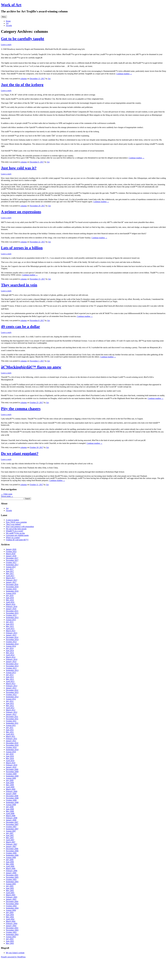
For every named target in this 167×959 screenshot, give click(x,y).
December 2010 (12, 743)
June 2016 (10, 598)
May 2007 (10, 838)
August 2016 (11, 593)
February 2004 (11, 923)
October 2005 (11, 879)
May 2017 (10, 573)
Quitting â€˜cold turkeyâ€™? (17, 540)
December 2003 (12, 928)
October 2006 (11, 853)
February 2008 (11, 818)
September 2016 (12, 591)
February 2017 (11, 580)
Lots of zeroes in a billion (22, 248)
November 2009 (12, 772)
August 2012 (11, 699)
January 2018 (11, 556)
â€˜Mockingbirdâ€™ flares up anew (31, 367)
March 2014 (10, 657)
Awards (9, 25)
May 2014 (10, 653)
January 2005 (11, 899)
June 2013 (10, 677)
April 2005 (10, 893)
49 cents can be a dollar (20, 326)
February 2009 (11, 791)
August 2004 (11, 910)
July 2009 (9, 780)
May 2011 (10, 732)
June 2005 (10, 888)
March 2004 (10, 921)
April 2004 (10, 919)
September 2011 (12, 723)
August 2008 (11, 805)
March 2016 (10, 604)
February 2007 (11, 844)
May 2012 (10, 706)
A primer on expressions (21, 211)
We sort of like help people (16, 529)
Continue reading (124, 74)
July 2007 (9, 833)
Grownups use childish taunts (17, 535)
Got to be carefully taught (22, 38)
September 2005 (12, 882)
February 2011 (11, 739)
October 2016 (11, 589)
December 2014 (12, 637)
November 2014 (12, 639)
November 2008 (12, 798)
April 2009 (10, 787)
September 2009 (12, 776)
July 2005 (9, 886)
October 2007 (11, 827)
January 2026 (11, 549)
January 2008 (11, 820)
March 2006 (10, 868)
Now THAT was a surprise (16, 522)
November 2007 (12, 824)
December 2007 (12, 822)
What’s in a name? (13, 537)
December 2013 (12, 664)
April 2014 (10, 655)
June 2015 (10, 624)
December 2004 (12, 901)
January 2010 (11, 767)
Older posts (6, 494)
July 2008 (9, 807)
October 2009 (11, 774)
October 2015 (11, 615)
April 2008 (10, 813)
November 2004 (12, 904)
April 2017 (10, 576)
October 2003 (11, 932)
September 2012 (12, 697)
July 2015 (9, 622)
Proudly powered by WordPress (13, 957)
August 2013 (11, 672)
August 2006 (11, 857)
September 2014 (12, 644)
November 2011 (12, 719)
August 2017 (11, 567)
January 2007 (11, 846)
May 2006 (10, 864)
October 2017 (11, 562)
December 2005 (12, 875)
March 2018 (10, 554)
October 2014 (11, 642)
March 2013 (10, 684)
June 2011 (10, 730)
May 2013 (10, 679)
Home (8, 21)
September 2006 (12, 855)
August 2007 (11, 831)
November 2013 (12, 666)
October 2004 (11, 906)
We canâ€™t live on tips (15, 533)
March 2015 (10, 631)
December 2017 (12, 558)
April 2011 (10, 734)
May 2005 (10, 890)
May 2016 (10, 600)
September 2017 (12, 565)
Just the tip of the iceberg (22, 84)
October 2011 (11, 721)
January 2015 (11, 635)
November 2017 (12, 560)
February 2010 (11, 765)
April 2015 (10, 628)
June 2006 (10, 862)
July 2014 (9, 648)
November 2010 (12, 745)
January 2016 (11, 609)
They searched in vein (19, 285)
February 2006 (11, 871)
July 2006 (9, 860)
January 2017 (11, 582)
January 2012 (11, 714)
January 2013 (11, 688)
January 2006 (11, 873)
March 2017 (10, 578)
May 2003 (10, 943)
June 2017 (10, 571)
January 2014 (11, 661)
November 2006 (12, 851)
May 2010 (10, 758)
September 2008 (12, 802)
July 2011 (9, 728)
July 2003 (9, 939)
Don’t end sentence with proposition (20, 526)
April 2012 (10, 708)
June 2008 (10, 809)
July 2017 (9, 569)
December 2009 (12, 769)
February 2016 (11, 606)
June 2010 (10, 756)
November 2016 (12, 587)
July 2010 (9, 754)
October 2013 (11, 668)
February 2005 (11, 897)
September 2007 (12, 829)
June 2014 (10, 650)
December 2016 (12, 584)
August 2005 (11, 884)
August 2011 (11, 725)
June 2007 (10, 835)
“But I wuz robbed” (13, 524)
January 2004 (11, 926)
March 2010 (10, 763)
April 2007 (10, 840)
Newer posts (7, 496)
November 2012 (12, 692)
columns (23, 79)
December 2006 (12, 849)
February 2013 (11, 686)
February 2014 (11, 659)
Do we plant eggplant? (19, 453)
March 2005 (10, 895)
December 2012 (12, 690)
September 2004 (12, 908)
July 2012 (9, 701)
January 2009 (11, 794)
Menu (4, 17)
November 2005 (12, 877)
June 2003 (10, 941)
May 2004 (10, 917)
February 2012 (11, 712)
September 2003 (12, 934)
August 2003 (11, 937)
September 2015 (12, 617)
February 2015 (11, 633)
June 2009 (10, 783)
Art (7, 23)
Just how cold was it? (18, 168)
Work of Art (11, 5)
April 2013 (10, 681)
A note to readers (12, 520)
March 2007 (10, 842)
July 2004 (9, 912)
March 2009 (10, 789)
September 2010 (12, 750)
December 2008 (12, 796)
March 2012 (10, 710)
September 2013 (12, 670)
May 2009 (10, 785)
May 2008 (10, 811)
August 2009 (11, 778)
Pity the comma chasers (20, 408)
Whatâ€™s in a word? (14, 531)
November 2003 (12, 930)
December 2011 (12, 717)
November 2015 (12, 613)
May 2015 (10, 626)
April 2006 (10, 866)
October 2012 (11, 695)
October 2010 (11, 747)
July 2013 (9, 675)
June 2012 (10, 703)
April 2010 (10, 761)
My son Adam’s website (15, 953)
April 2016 (10, 602)
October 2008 (11, 800)
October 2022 (11, 551)
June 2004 (10, 915)
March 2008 (10, 816)
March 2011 (10, 736)
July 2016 (9, 595)
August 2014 (11, 646)
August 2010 (11, 752)
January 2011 (11, 741)
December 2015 (12, 611)
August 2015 (11, 620)
